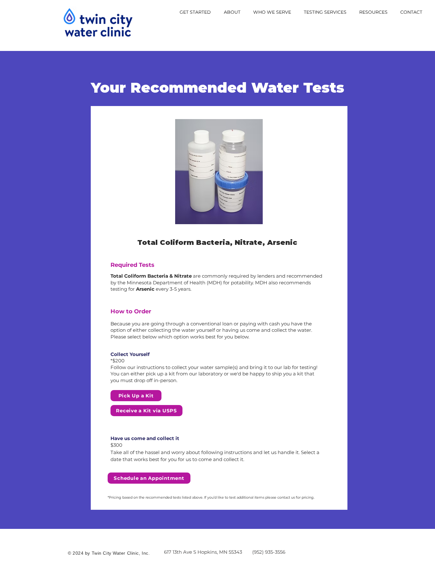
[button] (195, 12)
